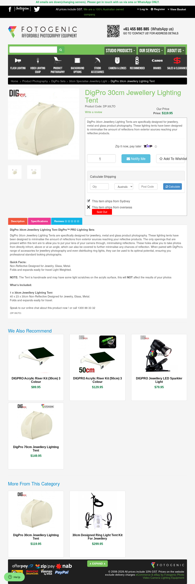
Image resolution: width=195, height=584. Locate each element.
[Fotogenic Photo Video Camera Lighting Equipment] (42, 26)
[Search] (60, 49)
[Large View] (15, 172)
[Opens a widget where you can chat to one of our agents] (14, 577)
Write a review (93, 112)
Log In (144, 9)
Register (159, 9)
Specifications (39, 221)
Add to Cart (46, 379)
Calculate (174, 186)
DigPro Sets (58, 81)
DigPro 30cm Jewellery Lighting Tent (133, 81)
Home (14, 81)
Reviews (59, 221)
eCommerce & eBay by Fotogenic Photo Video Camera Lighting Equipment (160, 576)
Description (18, 221)
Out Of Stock (167, 376)
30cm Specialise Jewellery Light (88, 81)
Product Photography (35, 81)
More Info (24, 378)
